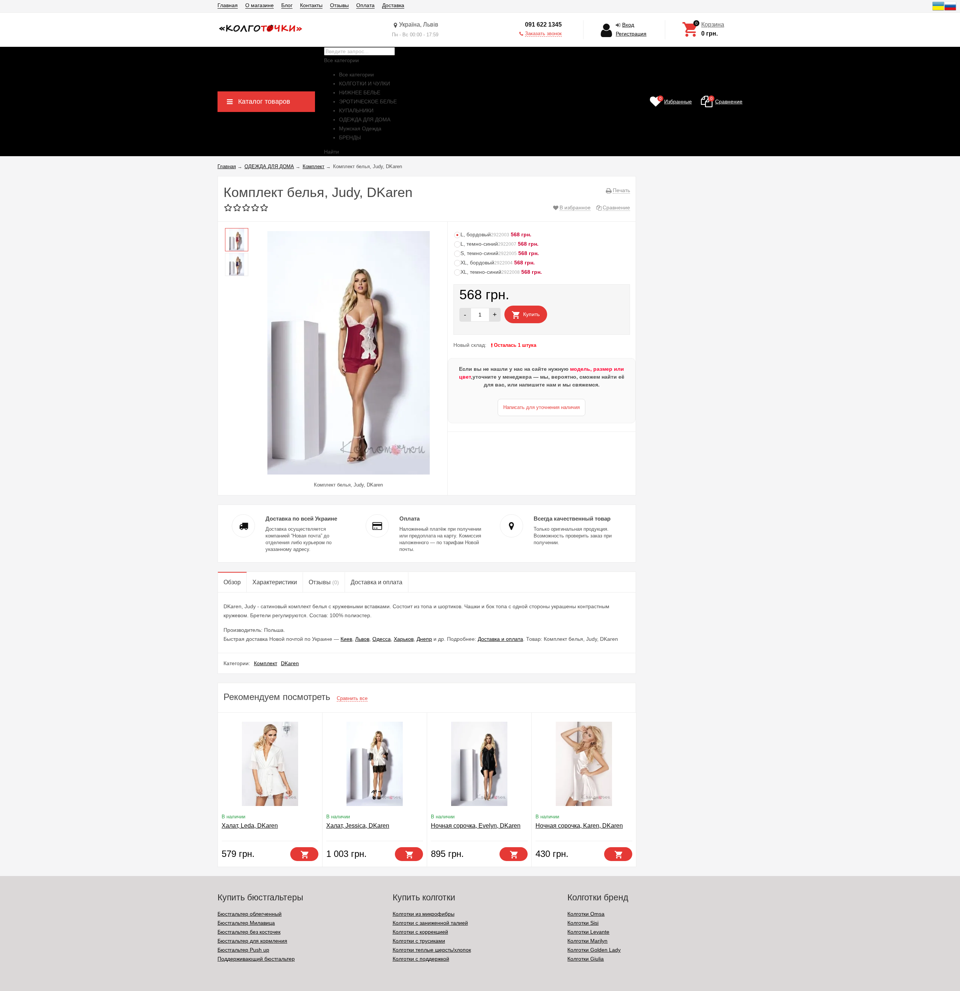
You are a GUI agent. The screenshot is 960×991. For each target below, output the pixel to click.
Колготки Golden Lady (594, 950)
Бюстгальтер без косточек (249, 932)
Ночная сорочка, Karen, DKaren (579, 825)
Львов (362, 639)
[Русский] (950, 10)
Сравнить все (352, 698)
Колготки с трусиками (419, 941)
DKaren (290, 663)
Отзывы (339, 5)
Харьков (404, 639)
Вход (628, 25)
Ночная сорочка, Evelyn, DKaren (475, 825)
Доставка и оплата (500, 639)
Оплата (365, 5)
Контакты (311, 5)
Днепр (424, 639)
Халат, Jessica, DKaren (357, 825)
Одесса (381, 639)
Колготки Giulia (585, 959)
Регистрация (631, 34)
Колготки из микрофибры (423, 914)
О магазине (259, 5)
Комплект (265, 663)
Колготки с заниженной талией (430, 923)
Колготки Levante (588, 932)
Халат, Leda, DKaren (250, 825)
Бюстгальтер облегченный (250, 914)
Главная (228, 5)
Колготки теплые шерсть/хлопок (432, 950)
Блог (286, 5)
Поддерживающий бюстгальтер (256, 959)
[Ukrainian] (938, 10)
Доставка (393, 5)
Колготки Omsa (585, 914)
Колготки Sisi (582, 923)
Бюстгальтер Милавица (246, 923)
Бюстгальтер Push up (243, 950)
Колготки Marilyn (587, 941)
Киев (346, 639)
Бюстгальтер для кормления (252, 941)
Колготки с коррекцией (420, 932)
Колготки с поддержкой (421, 959)
